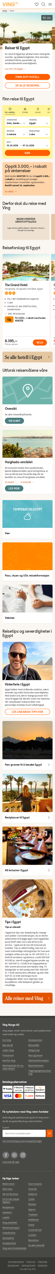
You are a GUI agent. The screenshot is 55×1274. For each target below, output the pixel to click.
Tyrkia (31, 1199)
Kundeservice (35, 1039)
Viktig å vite (34, 1050)
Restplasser (8, 1207)
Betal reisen (8, 1183)
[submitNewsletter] (49, 1133)
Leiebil (5, 1217)
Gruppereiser (9, 1243)
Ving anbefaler (9, 1222)
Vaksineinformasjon (38, 1060)
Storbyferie (8, 1237)
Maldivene (33, 1219)
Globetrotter (42, 1265)
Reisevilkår (33, 1045)
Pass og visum (35, 1055)
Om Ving (6, 1039)
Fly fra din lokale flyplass (10, 1200)
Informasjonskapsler (16, 1261)
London (32, 1234)
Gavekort (7, 1212)
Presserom (8, 1055)
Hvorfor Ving (8, 1060)
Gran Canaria (35, 1183)
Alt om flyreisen (10, 1193)
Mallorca (32, 1193)
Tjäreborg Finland (28, 1265)
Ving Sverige (42, 1261)
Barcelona (33, 1240)
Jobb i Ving (8, 1050)
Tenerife (32, 1188)
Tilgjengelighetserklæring (39, 1072)
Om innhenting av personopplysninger (22, 1140)
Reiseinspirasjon (11, 1227)
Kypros (31, 1209)
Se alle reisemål (36, 1245)
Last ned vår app (10, 1161)
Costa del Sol (35, 1229)
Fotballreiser (9, 1232)
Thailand (32, 1214)
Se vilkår (9, 191)
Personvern (30, 1261)
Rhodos (32, 1204)
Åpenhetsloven (36, 1065)
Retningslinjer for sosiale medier (13, 1067)
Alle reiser (7, 1188)
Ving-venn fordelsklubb (14, 1248)
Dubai (31, 1224)
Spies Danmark (13, 1265)
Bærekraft (7, 1045)
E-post (5, 1127)
